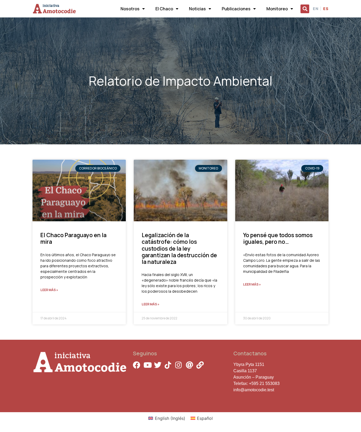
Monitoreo (277, 9)
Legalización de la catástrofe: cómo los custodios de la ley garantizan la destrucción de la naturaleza (179, 248)
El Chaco (164, 9)
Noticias (197, 9)
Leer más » (49, 290)
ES (325, 9)
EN (315, 9)
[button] (304, 8)
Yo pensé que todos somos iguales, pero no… (278, 238)
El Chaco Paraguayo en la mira (73, 238)
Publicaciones (236, 9)
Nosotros (130, 9)
